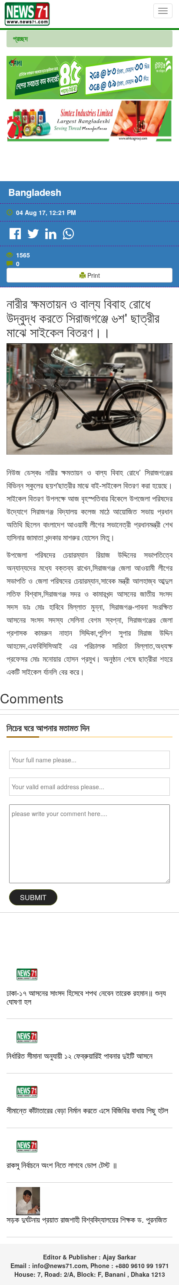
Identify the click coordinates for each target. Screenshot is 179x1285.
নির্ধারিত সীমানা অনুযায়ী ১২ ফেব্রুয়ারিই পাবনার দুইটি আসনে (79, 1055)
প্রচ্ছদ (20, 38)
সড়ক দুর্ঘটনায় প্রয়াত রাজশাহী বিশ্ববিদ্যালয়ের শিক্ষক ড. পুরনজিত (87, 1219)
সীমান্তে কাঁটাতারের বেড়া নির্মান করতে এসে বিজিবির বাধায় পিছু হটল (87, 1110)
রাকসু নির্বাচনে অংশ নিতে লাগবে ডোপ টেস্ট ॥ (62, 1164)
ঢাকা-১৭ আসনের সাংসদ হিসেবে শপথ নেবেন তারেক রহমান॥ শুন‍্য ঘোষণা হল (86, 997)
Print (93, 275)
